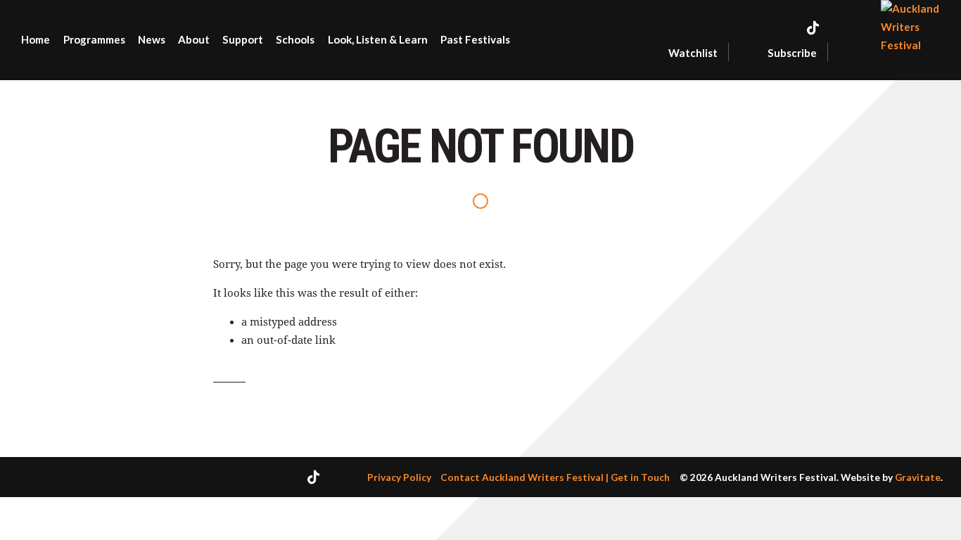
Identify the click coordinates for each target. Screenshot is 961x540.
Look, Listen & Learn (378, 39)
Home (35, 39)
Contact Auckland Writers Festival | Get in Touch (555, 477)
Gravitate (918, 477)
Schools (295, 39)
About (194, 39)
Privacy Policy (399, 477)
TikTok (813, 27)
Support (242, 39)
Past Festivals (475, 39)
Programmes (94, 39)
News (151, 39)
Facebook (783, 27)
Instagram (846, 27)
